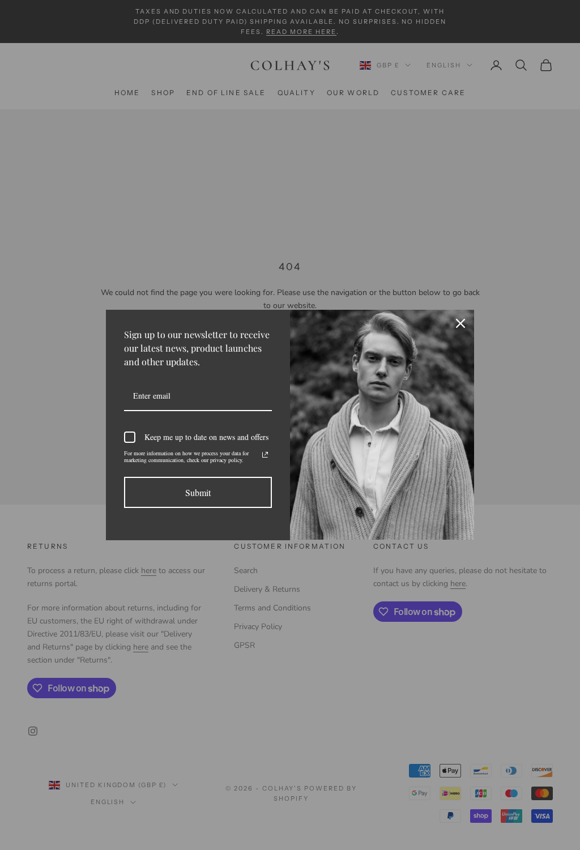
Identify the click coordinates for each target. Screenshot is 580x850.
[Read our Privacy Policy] (265, 455)
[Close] (460, 323)
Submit (198, 492)
